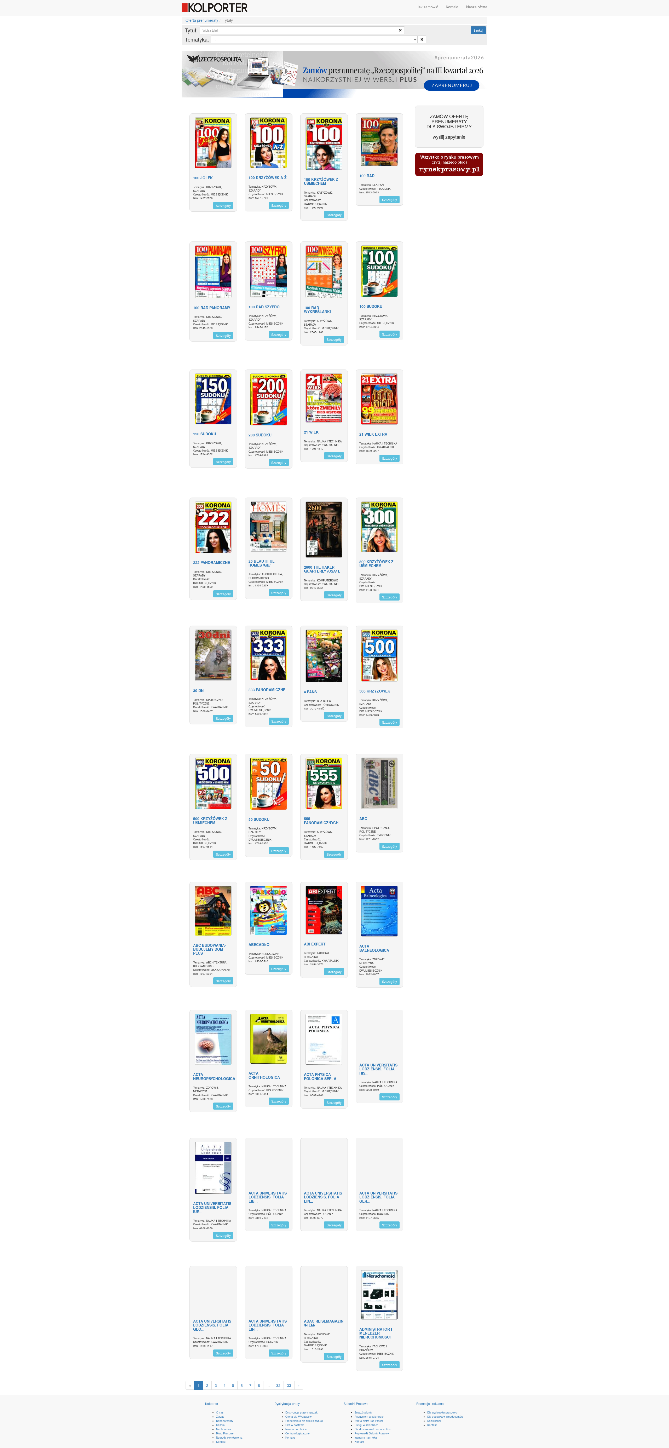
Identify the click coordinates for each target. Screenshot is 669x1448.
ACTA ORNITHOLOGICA (264, 1075)
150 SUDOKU (204, 433)
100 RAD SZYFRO (264, 306)
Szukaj (478, 30)
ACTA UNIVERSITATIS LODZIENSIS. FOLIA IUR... (212, 1207)
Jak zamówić (427, 6)
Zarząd (220, 1416)
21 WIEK (311, 432)
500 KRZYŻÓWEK (374, 691)
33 (289, 1385)
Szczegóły (223, 205)
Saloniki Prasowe (356, 1403)
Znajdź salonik (363, 1412)
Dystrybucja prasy (287, 1403)
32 (278, 1385)
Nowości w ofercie (296, 1429)
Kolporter (211, 1403)
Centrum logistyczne (297, 1433)
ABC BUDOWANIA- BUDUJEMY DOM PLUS (209, 949)
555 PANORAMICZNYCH (321, 820)
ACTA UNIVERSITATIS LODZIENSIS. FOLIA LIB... (268, 1197)
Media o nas (223, 1429)
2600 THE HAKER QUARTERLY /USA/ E (322, 569)
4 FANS (310, 691)
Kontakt (452, 6)
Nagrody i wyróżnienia (229, 1437)
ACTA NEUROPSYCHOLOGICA (214, 1076)
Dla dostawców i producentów (372, 1429)
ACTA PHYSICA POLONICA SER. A (320, 1076)
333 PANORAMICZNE (267, 689)
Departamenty (224, 1421)
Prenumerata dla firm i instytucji (304, 1421)
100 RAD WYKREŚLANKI (317, 309)
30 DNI (199, 690)
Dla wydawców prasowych (442, 1412)
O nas (219, 1412)
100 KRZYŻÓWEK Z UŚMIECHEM (321, 181)
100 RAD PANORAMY (211, 307)
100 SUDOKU (370, 306)
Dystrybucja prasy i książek (301, 1412)
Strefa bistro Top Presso (369, 1421)
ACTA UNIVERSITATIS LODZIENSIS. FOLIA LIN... (323, 1197)
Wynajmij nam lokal (366, 1437)
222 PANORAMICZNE (211, 562)
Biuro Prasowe (225, 1433)
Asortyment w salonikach (369, 1416)
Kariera (220, 1425)
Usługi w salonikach (366, 1425)
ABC (363, 818)
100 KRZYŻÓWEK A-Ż (268, 177)
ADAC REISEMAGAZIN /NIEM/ (323, 1323)
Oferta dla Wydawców (298, 1416)
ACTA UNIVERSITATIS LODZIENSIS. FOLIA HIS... (378, 1069)
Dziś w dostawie (294, 1425)
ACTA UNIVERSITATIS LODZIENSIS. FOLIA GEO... (212, 1325)
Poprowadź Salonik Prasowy (372, 1433)
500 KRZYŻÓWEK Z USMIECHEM (210, 820)
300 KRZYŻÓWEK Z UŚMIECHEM (376, 563)
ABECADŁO (259, 944)
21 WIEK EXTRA (373, 434)
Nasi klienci (434, 1421)
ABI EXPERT (315, 944)
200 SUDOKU (260, 434)
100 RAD (366, 175)
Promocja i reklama (430, 1403)
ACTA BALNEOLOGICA (374, 948)
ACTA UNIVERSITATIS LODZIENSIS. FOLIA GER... (378, 1197)
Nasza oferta (476, 6)
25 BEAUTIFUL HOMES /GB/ (262, 563)
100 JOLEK (203, 177)
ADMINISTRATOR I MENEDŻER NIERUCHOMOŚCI (375, 1333)
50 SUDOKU (259, 819)
